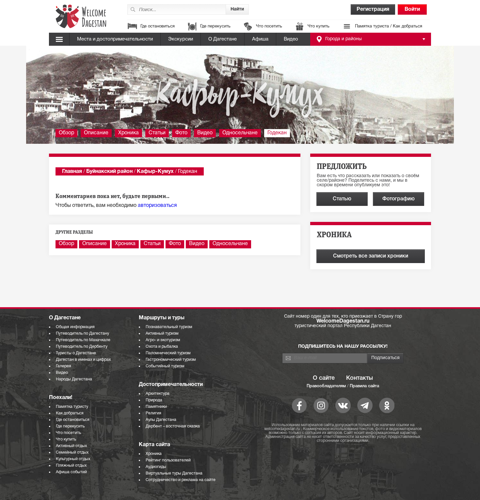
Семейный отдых (72, 452)
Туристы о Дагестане (76, 353)
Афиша (260, 39)
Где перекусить (215, 26)
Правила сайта (364, 386)
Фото (181, 133)
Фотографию (398, 199)
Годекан (277, 133)
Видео (291, 39)
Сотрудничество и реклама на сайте (181, 480)
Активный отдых (71, 446)
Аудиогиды (156, 467)
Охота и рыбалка (162, 346)
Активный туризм (162, 333)
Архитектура (157, 393)
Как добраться (70, 413)
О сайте (324, 378)
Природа (154, 400)
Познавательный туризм (169, 327)
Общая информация (75, 327)
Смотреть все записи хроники (370, 256)
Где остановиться (157, 26)
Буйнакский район (109, 171)
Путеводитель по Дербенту (81, 346)
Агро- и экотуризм (163, 340)
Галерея (63, 366)
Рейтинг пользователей (168, 460)
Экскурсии (180, 39)
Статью (342, 199)
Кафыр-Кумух (155, 171)
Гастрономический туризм (171, 359)
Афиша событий (71, 472)
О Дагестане (222, 39)
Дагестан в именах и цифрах (83, 359)
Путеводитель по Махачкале (83, 340)
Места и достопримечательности (115, 39)
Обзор (66, 133)
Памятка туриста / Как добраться (388, 26)
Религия (153, 413)
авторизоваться (157, 205)
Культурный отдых (73, 459)
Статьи (157, 133)
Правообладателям (326, 386)
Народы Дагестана (74, 379)
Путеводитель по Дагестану (82, 333)
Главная (72, 171)
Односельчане (240, 133)
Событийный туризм (165, 366)
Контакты (359, 378)
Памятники (156, 406)
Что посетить (269, 26)
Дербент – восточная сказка (173, 426)
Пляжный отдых (71, 465)
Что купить (318, 26)
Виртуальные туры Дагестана (174, 473)
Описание (96, 133)
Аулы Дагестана (161, 420)
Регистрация (373, 9)
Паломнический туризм (168, 353)
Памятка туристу (72, 406)
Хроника (128, 133)
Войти (412, 9)
